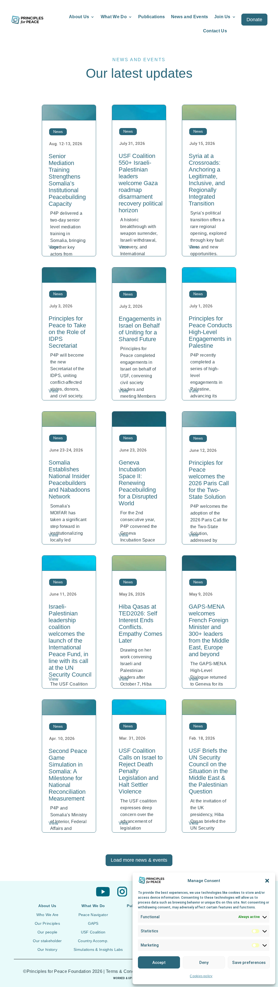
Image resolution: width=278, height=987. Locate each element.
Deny (203, 962)
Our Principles (47, 923)
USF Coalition (93, 932)
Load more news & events (139, 860)
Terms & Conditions (125, 971)
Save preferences (249, 962)
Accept (159, 962)
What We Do (114, 16)
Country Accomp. (93, 941)
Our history (47, 949)
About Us (79, 16)
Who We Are (47, 915)
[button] (267, 880)
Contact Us (215, 31)
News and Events (189, 16)
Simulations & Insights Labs (98, 949)
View (53, 247)
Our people (47, 932)
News (58, 131)
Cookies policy (201, 976)
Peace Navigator (93, 915)
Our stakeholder (47, 941)
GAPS (93, 923)
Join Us (222, 16)
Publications (151, 16)
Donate (254, 19)
